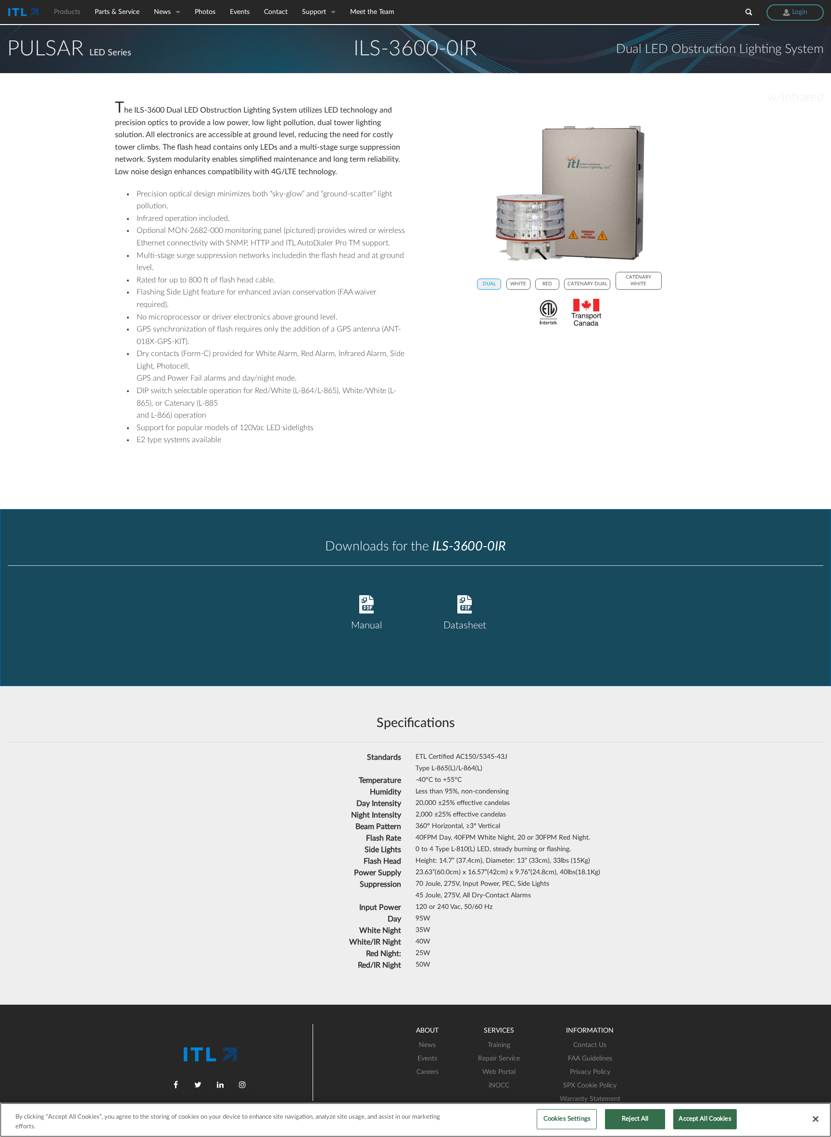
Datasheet (464, 625)
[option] (569, 193)
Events (240, 12)
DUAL (489, 283)
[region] (415, 1120)
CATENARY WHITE (638, 280)
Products (67, 12)
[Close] (815, 1118)
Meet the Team (372, 12)
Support (314, 12)
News (162, 12)
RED (547, 283)
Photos (205, 12)
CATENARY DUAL (587, 283)
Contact (276, 12)
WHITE (518, 283)
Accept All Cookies (705, 1119)
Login (798, 12)
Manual (366, 625)
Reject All (635, 1119)
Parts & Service (117, 12)
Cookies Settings (567, 1119)
